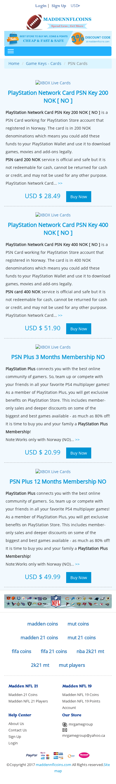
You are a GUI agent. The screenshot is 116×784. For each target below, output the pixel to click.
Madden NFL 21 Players (28, 701)
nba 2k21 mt (90, 651)
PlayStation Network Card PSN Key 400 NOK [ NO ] (58, 228)
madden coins (42, 623)
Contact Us (17, 730)
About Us (16, 723)
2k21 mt (40, 665)
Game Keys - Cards (43, 63)
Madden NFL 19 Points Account (81, 704)
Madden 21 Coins (22, 694)
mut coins (78, 623)
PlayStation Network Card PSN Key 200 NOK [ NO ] (58, 96)
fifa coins (21, 651)
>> (60, 183)
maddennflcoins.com (53, 764)
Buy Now (78, 196)
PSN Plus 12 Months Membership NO (58, 481)
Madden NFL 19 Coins (80, 694)
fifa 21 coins (54, 651)
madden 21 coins (39, 637)
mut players (72, 665)
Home (13, 63)
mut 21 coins (82, 637)
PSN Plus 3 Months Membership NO (58, 357)
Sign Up (59, 6)
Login (40, 6)
